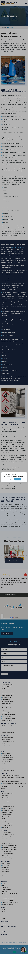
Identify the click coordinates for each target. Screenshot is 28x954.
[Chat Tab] (14, 477)
